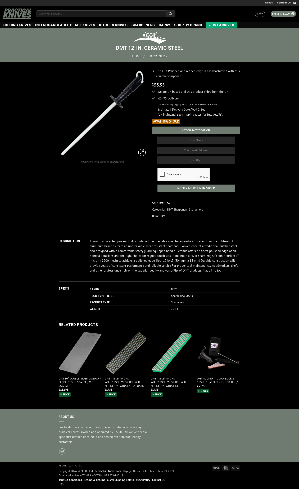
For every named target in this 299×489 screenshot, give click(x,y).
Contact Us (284, 2)
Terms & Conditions (70, 480)
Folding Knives (17, 25)
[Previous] (58, 370)
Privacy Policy (142, 480)
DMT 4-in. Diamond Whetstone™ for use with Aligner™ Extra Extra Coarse (125, 382)
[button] (260, 14)
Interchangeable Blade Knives (65, 25)
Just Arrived (221, 25)
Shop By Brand (188, 25)
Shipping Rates (124, 480)
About (269, 2)
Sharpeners (143, 25)
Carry (164, 25)
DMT (164, 216)
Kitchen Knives (113, 25)
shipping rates (192, 114)
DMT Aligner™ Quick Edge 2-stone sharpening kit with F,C (217, 380)
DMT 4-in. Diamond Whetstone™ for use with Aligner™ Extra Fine (169, 382)
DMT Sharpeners (177, 209)
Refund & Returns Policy (98, 480)
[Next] (239, 370)
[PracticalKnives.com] (17, 13)
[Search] (170, 13)
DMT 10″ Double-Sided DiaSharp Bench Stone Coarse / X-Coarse (80, 382)
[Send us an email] (294, 3)
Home (137, 56)
